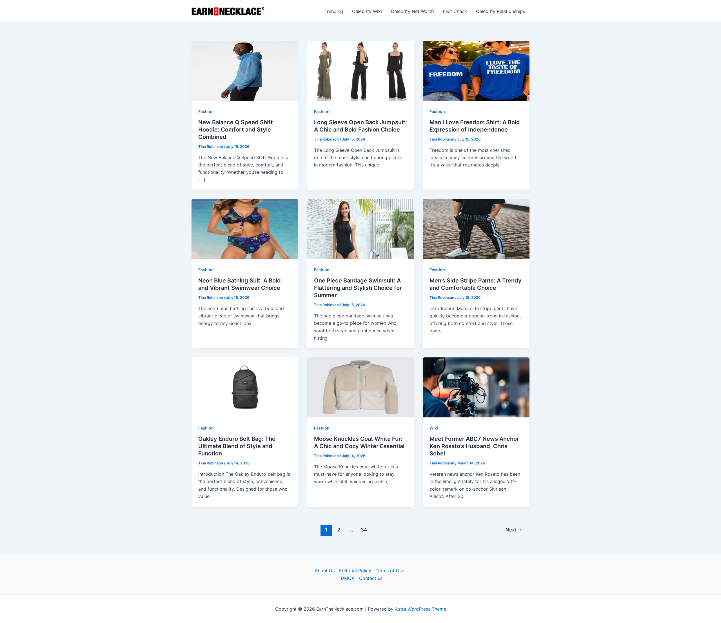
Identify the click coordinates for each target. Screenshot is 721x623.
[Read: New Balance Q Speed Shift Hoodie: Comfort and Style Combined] (245, 70)
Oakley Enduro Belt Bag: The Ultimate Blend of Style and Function (236, 446)
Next (514, 530)
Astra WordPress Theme (420, 609)
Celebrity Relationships (500, 11)
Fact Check (455, 11)
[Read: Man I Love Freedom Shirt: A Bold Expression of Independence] (476, 70)
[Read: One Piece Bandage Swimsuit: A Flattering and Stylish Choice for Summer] (360, 229)
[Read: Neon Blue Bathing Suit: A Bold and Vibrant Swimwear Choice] (245, 229)
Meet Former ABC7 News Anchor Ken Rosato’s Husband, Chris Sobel (474, 446)
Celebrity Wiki (367, 11)
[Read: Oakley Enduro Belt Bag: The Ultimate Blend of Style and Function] (245, 387)
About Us (325, 570)
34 (364, 530)
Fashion (206, 111)
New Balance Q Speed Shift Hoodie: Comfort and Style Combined (235, 129)
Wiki (434, 428)
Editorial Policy (355, 570)
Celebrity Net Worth (412, 11)
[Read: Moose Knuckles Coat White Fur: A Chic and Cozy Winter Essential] (360, 387)
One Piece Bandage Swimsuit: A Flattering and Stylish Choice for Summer (358, 288)
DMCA (348, 578)
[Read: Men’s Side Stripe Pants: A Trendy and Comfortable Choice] (476, 229)
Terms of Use (390, 570)
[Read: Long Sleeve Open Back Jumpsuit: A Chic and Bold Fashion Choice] (360, 70)
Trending (333, 11)
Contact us (370, 578)
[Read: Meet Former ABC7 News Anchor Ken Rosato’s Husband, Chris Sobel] (476, 387)
